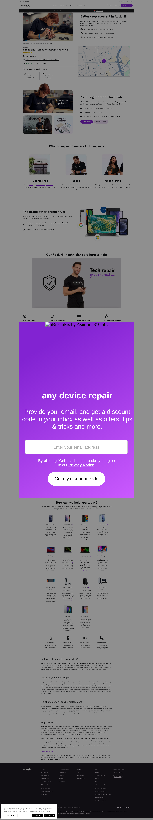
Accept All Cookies (49, 815)
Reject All (37, 815)
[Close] (54, 806)
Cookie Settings (10, 815)
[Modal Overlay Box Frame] (76, 410)
